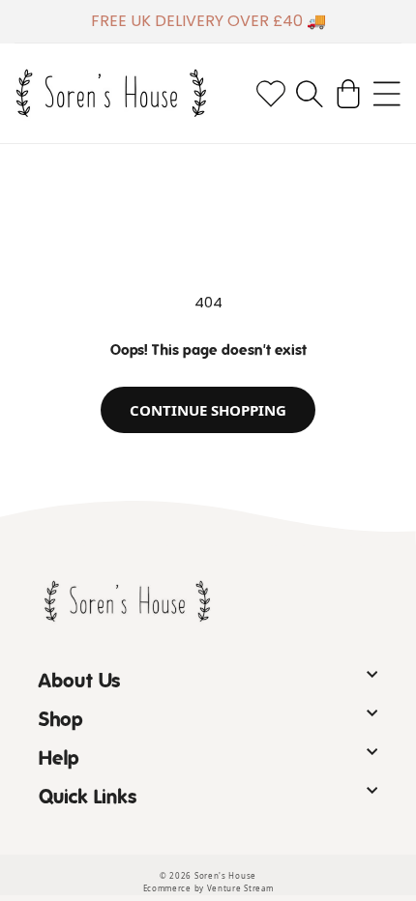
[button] (309, 93)
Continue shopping (208, 410)
